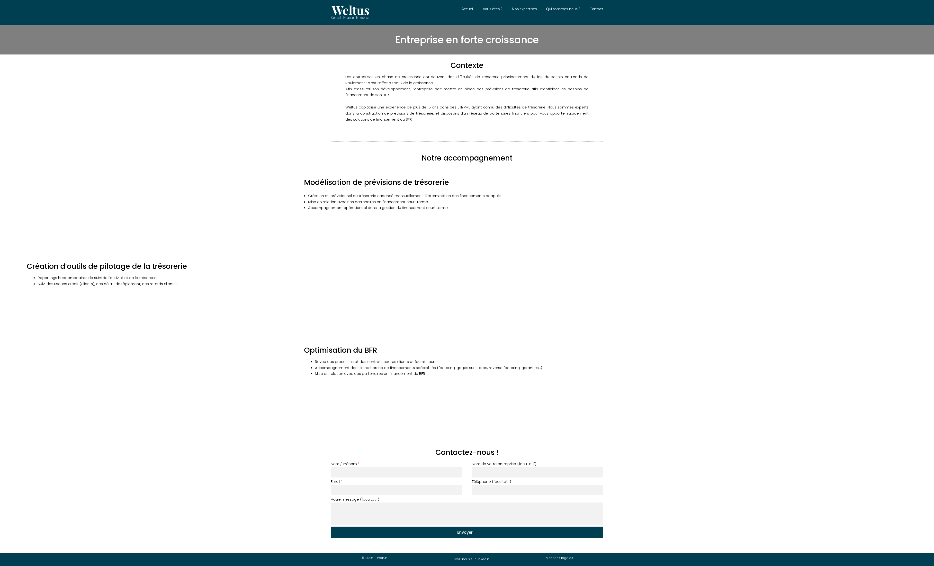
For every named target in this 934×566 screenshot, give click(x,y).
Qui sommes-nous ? (563, 9)
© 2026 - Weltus (374, 558)
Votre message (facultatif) (355, 499)
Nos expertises (524, 9)
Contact (596, 9)
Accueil (467, 9)
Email (335, 481)
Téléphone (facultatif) (491, 481)
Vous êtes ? (493, 9)
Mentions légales (559, 558)
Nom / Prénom (344, 463)
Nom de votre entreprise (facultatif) (504, 463)
